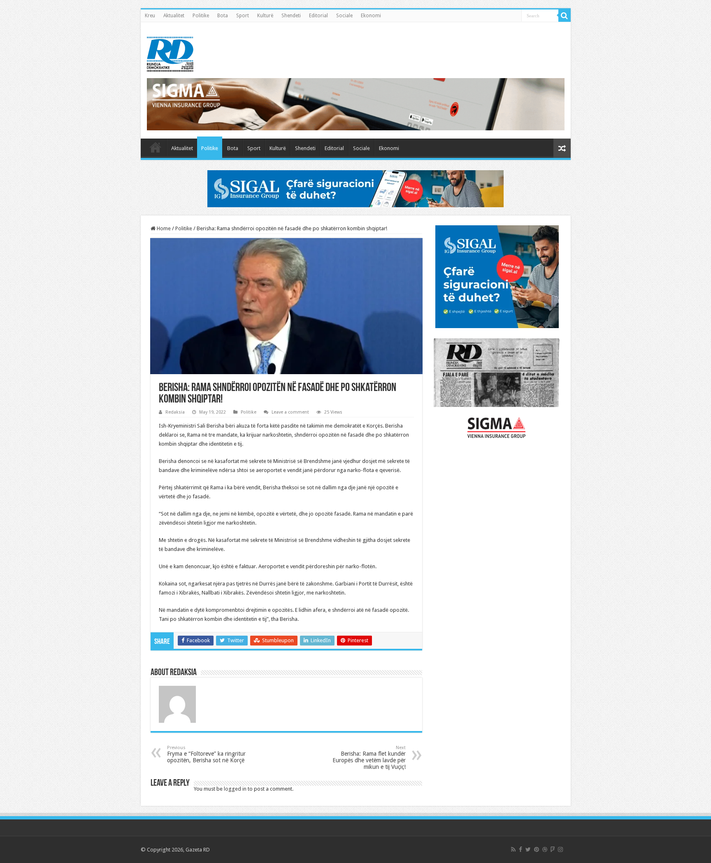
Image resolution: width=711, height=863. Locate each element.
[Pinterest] (536, 849)
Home (163, 228)
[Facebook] (520, 849)
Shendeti (291, 16)
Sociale (344, 16)
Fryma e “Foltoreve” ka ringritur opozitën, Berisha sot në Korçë (206, 754)
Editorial (318, 16)
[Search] (564, 15)
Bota (222, 16)
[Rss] (513, 849)
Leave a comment (290, 412)
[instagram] (560, 849)
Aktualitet (173, 16)
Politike (201, 16)
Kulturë (265, 16)
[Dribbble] (544, 849)
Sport (242, 16)
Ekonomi (371, 16)
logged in (235, 789)
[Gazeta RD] (170, 52)
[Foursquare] (552, 849)
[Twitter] (528, 849)
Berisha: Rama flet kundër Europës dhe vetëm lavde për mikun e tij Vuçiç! (369, 757)
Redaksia (175, 412)
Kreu (150, 16)
